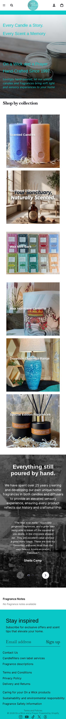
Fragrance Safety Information (22, 703)
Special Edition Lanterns (24, 325)
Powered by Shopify (49, 713)
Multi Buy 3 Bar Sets (21, 275)
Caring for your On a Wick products (26, 692)
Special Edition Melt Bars (24, 269)
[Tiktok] (33, 717)
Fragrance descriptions (18, 664)
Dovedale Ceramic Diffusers (25, 375)
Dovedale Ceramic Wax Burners (27, 381)
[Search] (11, 5)
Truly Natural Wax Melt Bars (25, 263)
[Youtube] (27, 717)
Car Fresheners (19, 437)
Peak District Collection (23, 425)
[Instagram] (20, 717)
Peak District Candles (22, 158)
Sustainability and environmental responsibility (34, 698)
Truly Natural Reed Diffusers (26, 208)
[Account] (54, 5)
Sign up (53, 641)
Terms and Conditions (17, 672)
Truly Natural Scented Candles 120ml (30, 164)
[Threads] (45, 717)
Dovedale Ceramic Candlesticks (27, 387)
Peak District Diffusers (23, 219)
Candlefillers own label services (24, 658)
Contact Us (10, 652)
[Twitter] (39, 717)
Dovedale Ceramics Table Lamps (28, 369)
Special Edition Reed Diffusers (27, 214)
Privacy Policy (12, 678)
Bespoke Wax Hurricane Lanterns (28, 331)
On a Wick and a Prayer (26, 713)
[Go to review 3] (37, 575)
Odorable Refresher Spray (25, 443)
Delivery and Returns (16, 684)
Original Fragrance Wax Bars (26, 257)
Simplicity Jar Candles (22, 146)
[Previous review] (20, 575)
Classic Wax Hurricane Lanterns (28, 319)
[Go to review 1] (28, 575)
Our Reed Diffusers (21, 202)
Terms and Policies (33, 710)
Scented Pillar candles (22, 152)
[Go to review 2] (33, 575)
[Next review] (45, 575)
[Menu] (4, 5)
